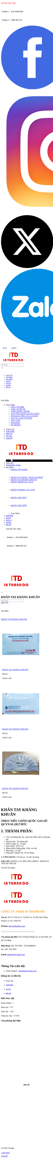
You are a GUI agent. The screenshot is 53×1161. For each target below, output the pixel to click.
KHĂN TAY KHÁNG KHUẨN (24, 480)
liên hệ (8, 525)
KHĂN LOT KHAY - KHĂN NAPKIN (27, 477)
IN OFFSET (16, 425)
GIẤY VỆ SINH (17, 407)
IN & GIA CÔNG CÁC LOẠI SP (24, 416)
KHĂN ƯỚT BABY (19, 470)
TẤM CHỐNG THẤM (20, 411)
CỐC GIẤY (16, 420)
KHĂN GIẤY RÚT (19, 498)
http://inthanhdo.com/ (17, 926)
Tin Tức (9, 436)
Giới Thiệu (10, 431)
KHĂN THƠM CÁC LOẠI (22, 482)
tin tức (8, 518)
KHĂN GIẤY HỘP (19, 505)
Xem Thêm (10, 405)
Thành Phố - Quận (13, 465)
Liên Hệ (9, 438)
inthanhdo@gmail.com (16, 955)
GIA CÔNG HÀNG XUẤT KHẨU (25, 414)
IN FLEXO (15, 423)
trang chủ (9, 463)
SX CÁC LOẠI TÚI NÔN (21, 418)
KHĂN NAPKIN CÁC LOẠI (23, 490)
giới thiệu (9, 516)
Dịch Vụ (9, 434)
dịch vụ (9, 520)
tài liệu (8, 522)
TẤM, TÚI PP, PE (18, 409)
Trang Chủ (10, 429)
